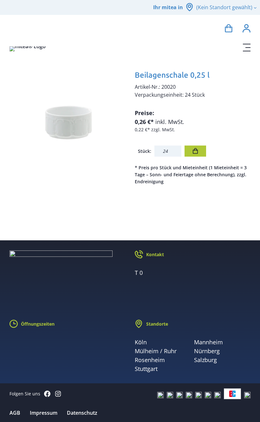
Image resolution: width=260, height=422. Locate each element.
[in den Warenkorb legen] (195, 151)
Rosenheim (150, 360)
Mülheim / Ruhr (156, 351)
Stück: (144, 151)
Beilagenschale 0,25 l (172, 75)
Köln (141, 342)
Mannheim (208, 342)
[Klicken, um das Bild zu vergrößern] (67, 125)
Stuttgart (146, 369)
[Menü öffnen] (246, 47)
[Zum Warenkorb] (228, 29)
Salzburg (205, 360)
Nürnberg (207, 351)
